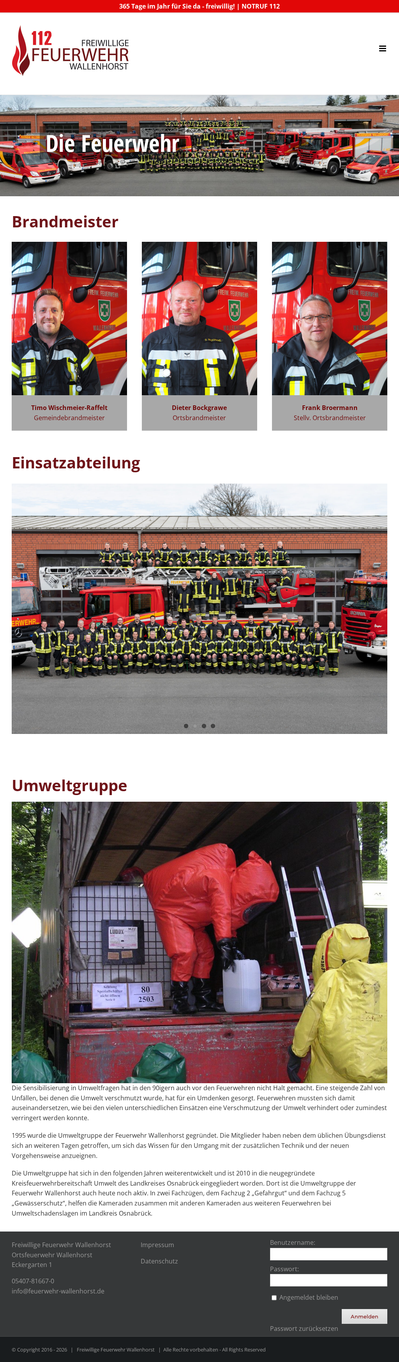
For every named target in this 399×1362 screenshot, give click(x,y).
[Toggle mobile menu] (383, 48)
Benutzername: (292, 1242)
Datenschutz (159, 1261)
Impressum (157, 1245)
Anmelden (364, 1316)
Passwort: (284, 1269)
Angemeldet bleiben (308, 1297)
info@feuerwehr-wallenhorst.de (58, 1291)
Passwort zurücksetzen (304, 1328)
